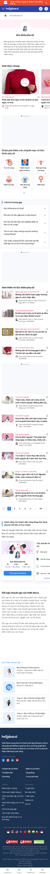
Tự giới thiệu (29, 788)
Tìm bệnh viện (7, 773)
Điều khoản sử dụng (9, 788)
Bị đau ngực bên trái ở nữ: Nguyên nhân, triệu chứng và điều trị (30, 475)
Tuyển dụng (29, 796)
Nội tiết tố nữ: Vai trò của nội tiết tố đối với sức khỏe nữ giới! (31, 333)
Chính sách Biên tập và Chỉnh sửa (12, 797)
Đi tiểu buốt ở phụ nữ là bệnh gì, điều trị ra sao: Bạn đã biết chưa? (31, 314)
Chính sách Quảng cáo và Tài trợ (13, 804)
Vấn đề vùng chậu (21, 490)
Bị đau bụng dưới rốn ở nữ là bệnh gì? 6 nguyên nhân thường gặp (30, 494)
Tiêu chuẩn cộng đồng (10, 813)
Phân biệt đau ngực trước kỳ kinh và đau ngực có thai (20, 101)
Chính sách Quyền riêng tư (12, 792)
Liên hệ (27, 804)
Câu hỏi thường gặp (9, 809)
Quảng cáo (29, 800)
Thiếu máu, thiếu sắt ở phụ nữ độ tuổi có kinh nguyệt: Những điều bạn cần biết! (31, 401)
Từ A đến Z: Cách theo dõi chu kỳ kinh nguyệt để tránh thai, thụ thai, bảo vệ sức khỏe (30, 457)
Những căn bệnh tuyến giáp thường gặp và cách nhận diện (31, 295)
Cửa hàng (6, 777)
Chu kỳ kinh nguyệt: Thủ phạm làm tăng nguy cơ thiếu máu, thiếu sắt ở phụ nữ (31, 438)
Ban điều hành (30, 792)
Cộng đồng (30, 773)
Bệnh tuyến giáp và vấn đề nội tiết (27, 292)
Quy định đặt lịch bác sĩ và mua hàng (12, 818)
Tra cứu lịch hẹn (32, 777)
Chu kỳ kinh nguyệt (22, 397)
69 (41, 509)
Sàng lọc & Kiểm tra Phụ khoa (26, 471)
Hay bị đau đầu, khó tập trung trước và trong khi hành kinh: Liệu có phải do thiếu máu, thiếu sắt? (31, 420)
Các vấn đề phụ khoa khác (24, 310)
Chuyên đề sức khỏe (10, 769)
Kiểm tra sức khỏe (33, 769)
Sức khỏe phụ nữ (16, 16)
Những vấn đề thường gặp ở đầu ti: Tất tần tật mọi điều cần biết (30, 351)
